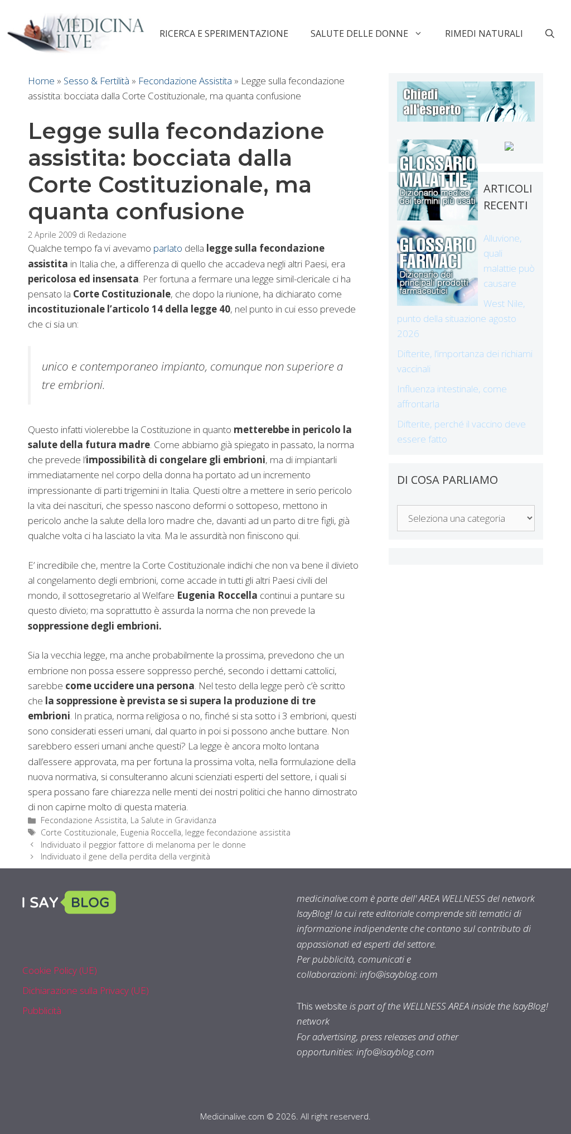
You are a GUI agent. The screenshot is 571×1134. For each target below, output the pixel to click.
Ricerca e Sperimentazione (223, 33)
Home (41, 80)
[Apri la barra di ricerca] (549, 33)
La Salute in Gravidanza (173, 820)
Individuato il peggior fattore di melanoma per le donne (143, 844)
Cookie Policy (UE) (59, 970)
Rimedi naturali (484, 33)
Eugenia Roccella (150, 832)
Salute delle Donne (359, 33)
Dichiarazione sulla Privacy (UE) (85, 990)
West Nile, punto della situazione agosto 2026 (461, 318)
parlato (167, 248)
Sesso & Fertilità (96, 80)
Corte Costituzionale (79, 832)
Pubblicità (41, 1010)
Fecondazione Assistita (185, 80)
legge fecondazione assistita (238, 832)
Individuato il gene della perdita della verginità (125, 856)
